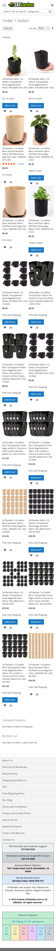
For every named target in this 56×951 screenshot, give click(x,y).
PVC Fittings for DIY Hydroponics (28, 921)
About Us (7, 760)
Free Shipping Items (13, 793)
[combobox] (28, 11)
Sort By (32, 28)
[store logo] (21, 4)
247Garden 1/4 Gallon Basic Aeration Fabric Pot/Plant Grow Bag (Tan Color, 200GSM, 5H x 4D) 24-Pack (14, 526)
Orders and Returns (13, 833)
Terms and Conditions (14, 806)
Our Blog (7, 800)
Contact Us (8, 839)
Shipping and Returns (14, 780)
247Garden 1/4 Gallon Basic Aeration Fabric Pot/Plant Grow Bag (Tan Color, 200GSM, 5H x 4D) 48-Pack (40, 670)
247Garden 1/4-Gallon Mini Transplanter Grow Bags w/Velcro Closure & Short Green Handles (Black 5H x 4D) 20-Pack (41, 598)
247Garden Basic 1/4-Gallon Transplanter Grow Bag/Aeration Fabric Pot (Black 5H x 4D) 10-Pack (14, 298)
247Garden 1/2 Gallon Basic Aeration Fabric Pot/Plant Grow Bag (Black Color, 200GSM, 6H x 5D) (41, 226)
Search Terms (10, 820)
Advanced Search (12, 826)
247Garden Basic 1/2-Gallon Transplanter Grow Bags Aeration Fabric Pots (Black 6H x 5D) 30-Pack (40, 526)
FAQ (4, 786)
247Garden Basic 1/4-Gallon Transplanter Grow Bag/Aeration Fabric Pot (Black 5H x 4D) (14, 83)
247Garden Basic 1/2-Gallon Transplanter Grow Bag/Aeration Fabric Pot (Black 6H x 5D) (41, 83)
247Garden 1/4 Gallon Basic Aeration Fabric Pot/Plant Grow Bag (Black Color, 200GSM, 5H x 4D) (41, 154)
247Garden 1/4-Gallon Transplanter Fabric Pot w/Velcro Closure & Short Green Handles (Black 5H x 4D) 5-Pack (41, 298)
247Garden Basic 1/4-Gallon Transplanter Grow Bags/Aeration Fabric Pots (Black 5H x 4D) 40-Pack (13, 598)
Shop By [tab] (8, 28)
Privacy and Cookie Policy (16, 813)
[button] (4, 111)
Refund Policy (9, 773)
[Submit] (50, 11)
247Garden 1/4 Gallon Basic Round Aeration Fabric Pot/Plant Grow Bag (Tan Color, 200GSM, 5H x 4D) (14, 154)
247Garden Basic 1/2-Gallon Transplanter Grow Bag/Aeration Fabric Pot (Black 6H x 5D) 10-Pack (41, 370)
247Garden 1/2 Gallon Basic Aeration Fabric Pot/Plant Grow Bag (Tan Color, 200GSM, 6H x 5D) (14, 224)
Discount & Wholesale (14, 767)
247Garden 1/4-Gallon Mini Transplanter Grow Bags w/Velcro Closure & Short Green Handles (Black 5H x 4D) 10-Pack (14, 448)
